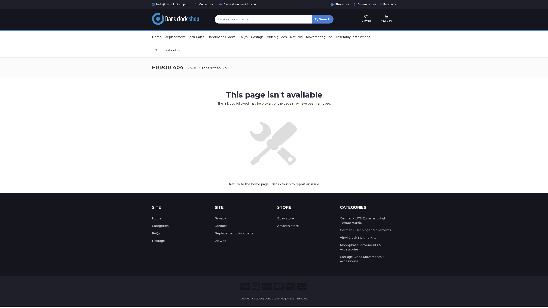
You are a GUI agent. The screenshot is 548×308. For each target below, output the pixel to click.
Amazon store (366, 4)
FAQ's (243, 37)
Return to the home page (249, 184)
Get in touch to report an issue (295, 184)
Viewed (220, 241)
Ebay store (342, 4)
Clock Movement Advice (239, 4)
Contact (221, 226)
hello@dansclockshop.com (173, 4)
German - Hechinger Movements (365, 230)
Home (156, 37)
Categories (160, 226)
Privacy (220, 218)
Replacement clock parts (234, 233)
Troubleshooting (168, 50)
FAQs (156, 233)
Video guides (277, 37)
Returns (296, 37)
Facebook (389, 4)
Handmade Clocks (221, 37)
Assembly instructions (352, 37)
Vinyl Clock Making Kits (358, 238)
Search (324, 19)
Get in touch (206, 4)
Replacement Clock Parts (184, 37)
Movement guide (319, 37)
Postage (257, 37)
